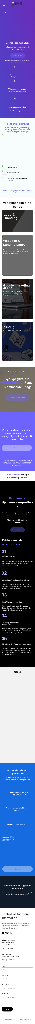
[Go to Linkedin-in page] (8, 933)
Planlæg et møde (17, 55)
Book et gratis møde (17, 397)
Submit (7, 1009)
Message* (5, 993)
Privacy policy (9, 1019)
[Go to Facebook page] (3, 933)
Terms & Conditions (25, 1019)
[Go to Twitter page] (11, 933)
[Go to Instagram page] (6, 933)
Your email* (5, 984)
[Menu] (4, 5)
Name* (4, 966)
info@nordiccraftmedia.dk (10, 956)
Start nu (16, 448)
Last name (5, 975)
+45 (3, 954)
